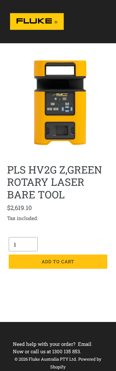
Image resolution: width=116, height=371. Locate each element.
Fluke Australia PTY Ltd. (53, 359)
